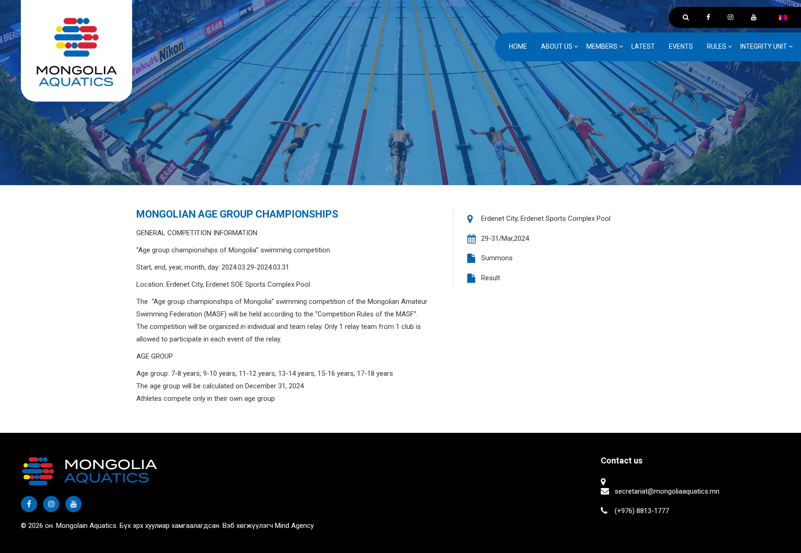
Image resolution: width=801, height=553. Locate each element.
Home (518, 46)
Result (490, 278)
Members (601, 46)
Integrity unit (763, 46)
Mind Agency (294, 525)
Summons (497, 258)
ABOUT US (556, 46)
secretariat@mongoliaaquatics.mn (667, 491)
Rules (716, 46)
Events (681, 46)
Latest (643, 46)
